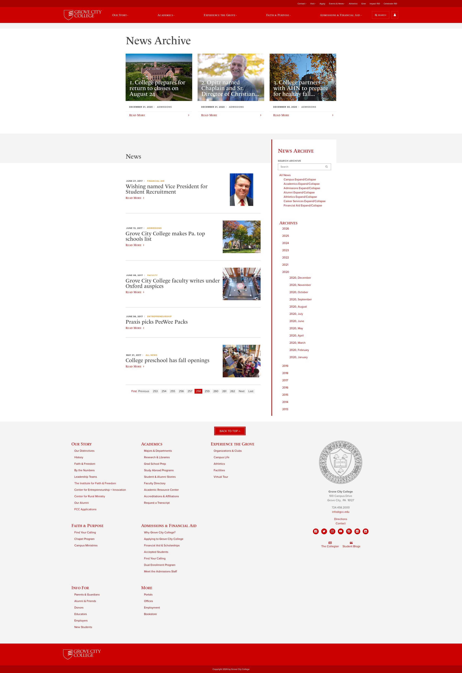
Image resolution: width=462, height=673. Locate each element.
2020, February (299, 350)
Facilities (219, 470)
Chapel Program (84, 539)
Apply (322, 3)
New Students (83, 627)
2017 (285, 380)
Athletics (353, 3)
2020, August (298, 307)
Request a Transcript (157, 503)
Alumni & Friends (85, 601)
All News (151, 355)
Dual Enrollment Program (159, 565)
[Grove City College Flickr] (357, 531)
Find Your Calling (85, 532)
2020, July (296, 314)
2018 (285, 373)
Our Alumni (81, 503)
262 (232, 391)
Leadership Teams (85, 477)
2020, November (300, 285)
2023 (285, 250)
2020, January (298, 357)
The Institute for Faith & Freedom (95, 483)
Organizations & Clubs (228, 451)
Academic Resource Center (161, 490)
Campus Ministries (85, 545)
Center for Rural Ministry (89, 496)
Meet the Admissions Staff (160, 571)
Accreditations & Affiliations (161, 496)
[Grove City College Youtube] (341, 531)
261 (224, 391)
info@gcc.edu (340, 512)
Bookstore (150, 614)
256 (181, 391)
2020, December (300, 278)
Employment (152, 607)
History (78, 457)
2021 (285, 265)
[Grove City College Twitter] (324, 531)
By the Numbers (84, 470)
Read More (133, 197)
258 (198, 391)
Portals (148, 594)
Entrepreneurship (159, 316)
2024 (285, 243)
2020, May (296, 328)
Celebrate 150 (390, 3)
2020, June (296, 321)
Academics (151, 443)
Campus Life (221, 457)
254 (164, 391)
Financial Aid (156, 181)
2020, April (296, 335)
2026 (285, 228)
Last (250, 391)
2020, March (297, 343)
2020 (285, 272)
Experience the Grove (232, 443)
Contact (341, 523)
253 (155, 391)
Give (363, 3)
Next (242, 391)
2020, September (300, 299)
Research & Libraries (157, 457)
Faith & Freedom (84, 464)
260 (215, 391)
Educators (80, 614)
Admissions (154, 228)
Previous (143, 391)
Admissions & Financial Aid (169, 525)
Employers (81, 620)
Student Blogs (351, 546)
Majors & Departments (158, 451)
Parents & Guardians (87, 594)
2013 (285, 409)
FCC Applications (85, 509)
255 (172, 391)
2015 (285, 395)
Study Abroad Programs (159, 470)
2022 (285, 257)
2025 (285, 236)
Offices (148, 601)
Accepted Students (156, 552)
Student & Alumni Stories (160, 477)
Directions (340, 519)
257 (190, 391)
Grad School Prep (155, 464)
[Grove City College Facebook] (316, 531)
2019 (285, 366)
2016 (285, 387)
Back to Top (229, 431)
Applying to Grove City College (163, 539)
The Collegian (330, 546)
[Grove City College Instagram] (332, 531)
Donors (78, 607)
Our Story (81, 443)
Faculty (152, 275)
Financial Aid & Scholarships (162, 545)
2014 (285, 402)
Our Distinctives (84, 451)
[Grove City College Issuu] (349, 531)
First (134, 391)
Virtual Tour (221, 477)
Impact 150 (375, 3)
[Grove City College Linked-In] (366, 531)
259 (207, 391)
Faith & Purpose (87, 525)
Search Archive (289, 160)
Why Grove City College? (159, 532)
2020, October (298, 292)
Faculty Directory (154, 483)
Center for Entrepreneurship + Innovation (100, 490)
